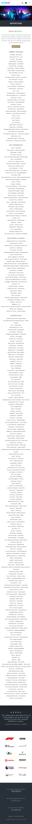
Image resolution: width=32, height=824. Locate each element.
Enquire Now (16, 46)
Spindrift (24, 819)
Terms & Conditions (16, 816)
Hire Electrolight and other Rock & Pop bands (15, 789)
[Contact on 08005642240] (23, 3)
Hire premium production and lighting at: (16, 807)
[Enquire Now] (26, 3)
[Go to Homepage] (5, 3)
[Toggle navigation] (30, 3)
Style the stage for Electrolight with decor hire (15, 798)
